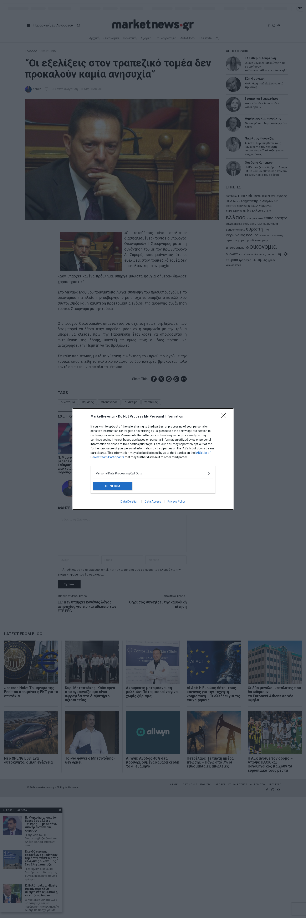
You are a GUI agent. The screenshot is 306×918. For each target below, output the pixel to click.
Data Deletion (129, 501)
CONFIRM (112, 486)
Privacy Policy (176, 501)
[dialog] (153, 459)
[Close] (225, 417)
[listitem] (153, 473)
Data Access (153, 501)
